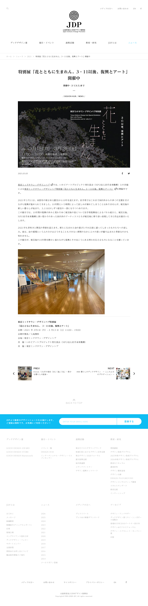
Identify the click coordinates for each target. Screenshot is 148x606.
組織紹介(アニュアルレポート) (19, 525)
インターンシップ (117, 493)
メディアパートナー (84, 467)
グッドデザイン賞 (18, 43)
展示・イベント (46, 43)
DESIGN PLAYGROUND (121, 478)
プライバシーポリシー (95, 582)
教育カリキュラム (117, 463)
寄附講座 (114, 448)
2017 (43, 547)
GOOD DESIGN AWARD (18, 448)
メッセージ (11, 517)
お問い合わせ (123, 8)
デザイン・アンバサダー (120, 513)
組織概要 (10, 521)
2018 (43, 544)
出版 (112, 537)
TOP (74, 403)
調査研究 (114, 467)
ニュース (132, 43)
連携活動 (70, 43)
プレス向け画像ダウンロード (88, 517)
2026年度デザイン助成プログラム (124, 459)
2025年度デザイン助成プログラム (124, 455)
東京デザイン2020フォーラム (88, 455)
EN (134, 8)
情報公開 (10, 532)
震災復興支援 (81, 459)
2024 (43, 521)
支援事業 (10, 547)
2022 (43, 528)
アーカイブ (115, 505)
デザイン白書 (115, 474)
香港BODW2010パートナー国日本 (125, 523)
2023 (43, 525)
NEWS (81, 96)
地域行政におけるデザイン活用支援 (90, 452)
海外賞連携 (80, 463)
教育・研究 (91, 43)
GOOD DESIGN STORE (17, 452)
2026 (43, 513)
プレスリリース (82, 513)
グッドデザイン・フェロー (17, 540)
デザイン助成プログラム (120, 452)
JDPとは (112, 43)
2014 (43, 559)
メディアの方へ (106, 8)
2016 (43, 551)
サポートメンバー (13, 544)
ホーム (9, 56)
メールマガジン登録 (49, 562)
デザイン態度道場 (117, 470)
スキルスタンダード (118, 486)
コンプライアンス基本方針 (17, 536)
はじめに (10, 513)
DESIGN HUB (70, 96)
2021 (29, 56)
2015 (43, 555)
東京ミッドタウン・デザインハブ (34, 185)
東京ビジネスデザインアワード (88, 448)
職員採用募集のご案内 (15, 555)
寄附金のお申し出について (17, 551)
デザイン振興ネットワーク (87, 470)
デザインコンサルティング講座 (123, 482)
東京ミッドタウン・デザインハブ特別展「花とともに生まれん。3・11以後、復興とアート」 (68, 189)
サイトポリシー (70, 582)
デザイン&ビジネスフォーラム (123, 527)
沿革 (8, 528)
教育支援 (114, 489)
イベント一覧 (46, 448)
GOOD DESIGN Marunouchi (19, 455)
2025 (43, 517)
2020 (43, 536)
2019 (43, 540)
